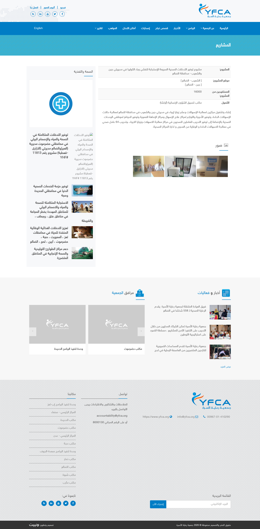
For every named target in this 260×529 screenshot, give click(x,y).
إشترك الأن (158, 504)
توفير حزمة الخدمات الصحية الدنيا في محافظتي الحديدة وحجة (50, 191)
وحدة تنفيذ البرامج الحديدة (68, 349)
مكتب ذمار (70, 459)
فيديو (63, 7)
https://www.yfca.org (156, 417)
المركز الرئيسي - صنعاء (63, 412)
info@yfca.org (186, 417)
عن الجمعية (208, 28)
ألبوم (49, 7)
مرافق (123, 293)
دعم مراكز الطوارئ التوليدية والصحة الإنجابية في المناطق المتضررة (50, 253)
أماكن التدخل (129, 28)
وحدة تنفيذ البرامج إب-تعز (62, 404)
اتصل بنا (34, 7)
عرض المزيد (225, 366)
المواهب (112, 28)
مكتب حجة (70, 443)
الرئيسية (224, 28)
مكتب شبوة (69, 475)
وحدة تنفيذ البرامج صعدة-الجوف (58, 451)
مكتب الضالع (69, 467)
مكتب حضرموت (133, 349)
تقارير (100, 28)
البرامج (191, 28)
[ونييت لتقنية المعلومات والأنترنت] (34, 525)
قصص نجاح (161, 28)
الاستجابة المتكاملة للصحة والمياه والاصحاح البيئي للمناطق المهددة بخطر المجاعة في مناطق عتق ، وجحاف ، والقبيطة (61, 212)
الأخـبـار (177, 28)
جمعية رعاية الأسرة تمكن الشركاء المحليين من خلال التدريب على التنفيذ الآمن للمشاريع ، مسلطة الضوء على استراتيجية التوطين (178, 330)
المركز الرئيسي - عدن (64, 436)
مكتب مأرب (69, 483)
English (38, 28)
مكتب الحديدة (68, 420)
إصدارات (145, 28)
